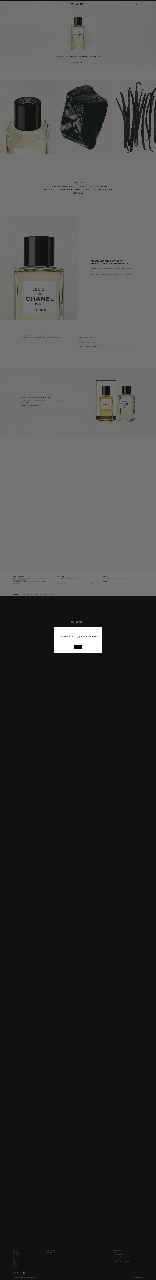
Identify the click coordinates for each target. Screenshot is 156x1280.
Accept (78, 647)
